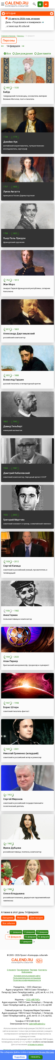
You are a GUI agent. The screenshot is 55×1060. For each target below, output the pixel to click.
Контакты (42, 970)
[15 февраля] (23, 46)
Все (8, 53)
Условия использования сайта (27, 976)
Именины (21, 918)
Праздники (8, 918)
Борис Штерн (11, 707)
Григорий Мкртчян (13, 519)
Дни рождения (24, 53)
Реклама (33, 970)
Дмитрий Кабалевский (16, 473)
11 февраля (15, 932)
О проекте (11, 970)
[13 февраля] (2, 46)
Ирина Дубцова (12, 847)
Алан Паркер (10, 661)
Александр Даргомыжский (19, 333)
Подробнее (19, 1057)
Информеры (27, 972)
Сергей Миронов (13, 799)
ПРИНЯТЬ (35, 1057)
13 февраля (42, 932)
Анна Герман (10, 615)
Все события (9, 923)
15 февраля (30, 937)
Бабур (6, 92)
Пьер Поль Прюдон (14, 238)
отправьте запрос (35, 1044)
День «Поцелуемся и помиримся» (23, 22)
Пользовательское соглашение (27, 978)
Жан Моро (9, 284)
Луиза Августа (11, 191)
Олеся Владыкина (13, 893)
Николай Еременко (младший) (20, 753)
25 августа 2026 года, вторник (24, 18)
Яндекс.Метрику (46, 1052)
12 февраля (29, 932)
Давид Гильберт (12, 426)
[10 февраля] (8, 932)
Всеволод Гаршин (13, 379)
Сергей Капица (12, 565)
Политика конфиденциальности (27, 980)
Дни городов (36, 918)
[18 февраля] (34, 941)
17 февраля (26, 941)
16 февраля (43, 937)
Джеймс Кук (10, 141)
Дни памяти (44, 53)
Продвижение (23, 970)
